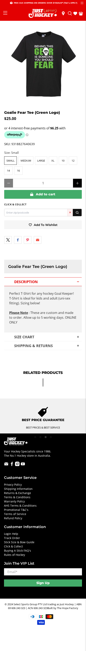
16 (18, 170)
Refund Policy (13, 518)
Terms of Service (15, 514)
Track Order (12, 538)
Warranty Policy (14, 501)
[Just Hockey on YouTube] (23, 465)
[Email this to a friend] (37, 240)
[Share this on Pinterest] (27, 240)
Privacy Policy (13, 484)
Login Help (11, 534)
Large (41, 160)
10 (63, 160)
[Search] (77, 212)
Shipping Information (18, 489)
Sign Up (43, 583)
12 (73, 160)
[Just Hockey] (43, 13)
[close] (82, 3)
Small (10, 160)
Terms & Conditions (17, 497)
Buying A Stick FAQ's (17, 550)
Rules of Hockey (14, 555)
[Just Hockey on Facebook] (12, 465)
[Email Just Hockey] (6, 465)
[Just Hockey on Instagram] (17, 465)
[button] (43, 281)
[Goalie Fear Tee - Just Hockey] (43, 66)
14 (8, 170)
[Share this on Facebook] (18, 240)
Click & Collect (13, 546)
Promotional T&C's (16, 510)
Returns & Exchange (17, 493)
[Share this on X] (8, 240)
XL (52, 160)
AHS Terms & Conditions (20, 505)
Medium (26, 160)
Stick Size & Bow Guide (19, 542)
